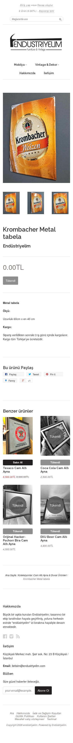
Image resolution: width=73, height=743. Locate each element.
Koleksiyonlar (25, 575)
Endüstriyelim (17, 245)
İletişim (49, 73)
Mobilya (19, 64)
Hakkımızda (27, 73)
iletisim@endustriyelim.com (28, 666)
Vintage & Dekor (46, 64)
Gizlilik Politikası (25, 716)
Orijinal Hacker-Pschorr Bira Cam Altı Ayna (15, 540)
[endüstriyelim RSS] (18, 636)
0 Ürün (28, 10)
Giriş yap (25, 5)
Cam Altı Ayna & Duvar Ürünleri (50, 575)
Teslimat (51, 719)
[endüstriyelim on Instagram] (11, 636)
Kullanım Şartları (46, 716)
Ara (12, 713)
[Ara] (60, 19)
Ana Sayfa (10, 575)
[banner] (36, 42)
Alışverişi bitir (46, 10)
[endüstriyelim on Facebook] (5, 636)
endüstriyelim (30, 725)
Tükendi (55, 462)
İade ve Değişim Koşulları (47, 713)
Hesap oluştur (45, 5)
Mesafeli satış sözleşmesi (29, 719)
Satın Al (18, 462)
